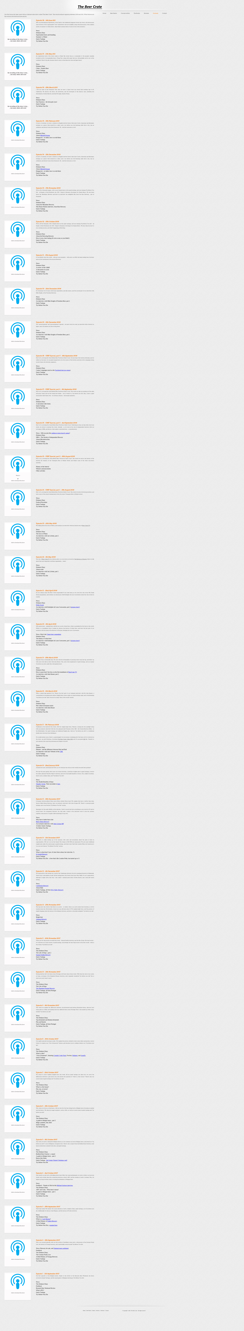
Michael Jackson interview (65, 1185)
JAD (84, 739)
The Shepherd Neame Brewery (45, 988)
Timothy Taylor (40, 784)
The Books (137, 13)
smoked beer (53, 1225)
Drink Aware (40, 605)
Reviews (146, 13)
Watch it (18, 475)
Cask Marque (46, 1219)
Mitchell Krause (45, 135)
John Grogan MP (58, 824)
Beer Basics (113, 13)
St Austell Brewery (41, 854)
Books (93, 1310)
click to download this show (18, 140)
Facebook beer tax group (62, 370)
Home (104, 13)
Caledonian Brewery (42, 886)
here (58, 784)
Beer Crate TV (86, 525)
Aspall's (83, 1055)
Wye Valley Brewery (57, 890)
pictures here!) (75, 607)
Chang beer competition (54, 634)
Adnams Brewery (41, 919)
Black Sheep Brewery (42, 821)
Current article (125, 13)
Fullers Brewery (52, 1221)
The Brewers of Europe (80, 559)
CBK (61, 751)
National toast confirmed (61, 1248)
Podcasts (155, 13)
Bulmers (74, 1055)
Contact (164, 13)
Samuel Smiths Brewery (43, 955)
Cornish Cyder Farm (60, 1055)
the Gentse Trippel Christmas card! (56, 1160)
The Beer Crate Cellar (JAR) (65, 739)
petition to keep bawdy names (60, 433)
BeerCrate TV (72, 672)
